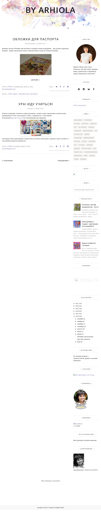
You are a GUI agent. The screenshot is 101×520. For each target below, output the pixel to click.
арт (75, 127)
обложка (92, 141)
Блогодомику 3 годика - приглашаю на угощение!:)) (90, 224)
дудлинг (77, 148)
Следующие (8, 160)
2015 (77, 308)
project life (78, 152)
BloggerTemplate (59, 507)
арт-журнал (83, 127)
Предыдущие (63, 160)
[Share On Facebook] (60, 86)
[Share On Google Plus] (64, 86)
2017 (77, 303)
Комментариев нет (9, 89)
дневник (90, 145)
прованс (83, 159)
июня (79, 334)
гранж (76, 159)
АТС (75, 145)
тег (96, 130)
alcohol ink (78, 134)
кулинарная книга (90, 152)
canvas (87, 134)
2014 (77, 311)
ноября (79, 321)
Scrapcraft (19, 118)
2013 (77, 314)
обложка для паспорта (28, 94)
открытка (85, 123)
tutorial (82, 145)
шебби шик (78, 155)
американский (89, 138)
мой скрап (12, 94)
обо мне (77, 141)
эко (94, 148)
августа (79, 329)
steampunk (78, 138)
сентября (80, 326)
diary (85, 155)
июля (79, 331)
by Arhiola (51, 9)
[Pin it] (67, 86)
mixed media (78, 120)
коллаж (76, 123)
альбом (91, 127)
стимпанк (77, 130)
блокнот (93, 123)
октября (80, 324)
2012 (77, 316)
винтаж (92, 155)
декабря (80, 319)
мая (78, 342)
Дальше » (35, 80)
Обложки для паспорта (36, 39)
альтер (84, 141)
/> (84, 468)
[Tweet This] (56, 86)
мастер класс (86, 148)
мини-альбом (88, 130)
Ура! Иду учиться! (36, 104)
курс (12, 118)
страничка (88, 120)
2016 (77, 306)
